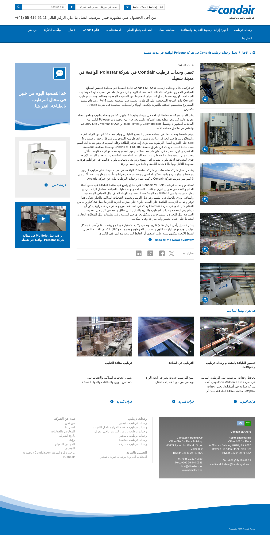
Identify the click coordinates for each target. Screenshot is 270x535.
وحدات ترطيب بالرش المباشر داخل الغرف (120, 431)
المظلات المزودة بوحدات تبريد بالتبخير (124, 456)
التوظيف (70, 448)
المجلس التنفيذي (64, 444)
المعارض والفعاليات (63, 431)
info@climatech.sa (191, 466)
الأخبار (72, 29)
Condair (231, 9)
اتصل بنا (247, 38)
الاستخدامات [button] (113, 29)
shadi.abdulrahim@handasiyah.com (230, 464)
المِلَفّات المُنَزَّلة (53, 29)
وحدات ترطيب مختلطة (133, 440)
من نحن (32, 29)
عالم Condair (91, 29)
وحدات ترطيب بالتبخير (133, 423)
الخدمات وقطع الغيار (140, 29)
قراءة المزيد (58, 185)
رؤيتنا (72, 440)
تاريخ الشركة (67, 435)
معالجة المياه (167, 29)
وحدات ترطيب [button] (243, 29)
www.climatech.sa (192, 470)
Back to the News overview (174, 239)
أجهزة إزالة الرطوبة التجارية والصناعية (204, 29)
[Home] (253, 52)
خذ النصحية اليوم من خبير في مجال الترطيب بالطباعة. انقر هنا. (42, 99)
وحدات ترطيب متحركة (133, 444)
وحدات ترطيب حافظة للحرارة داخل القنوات (120, 427)
